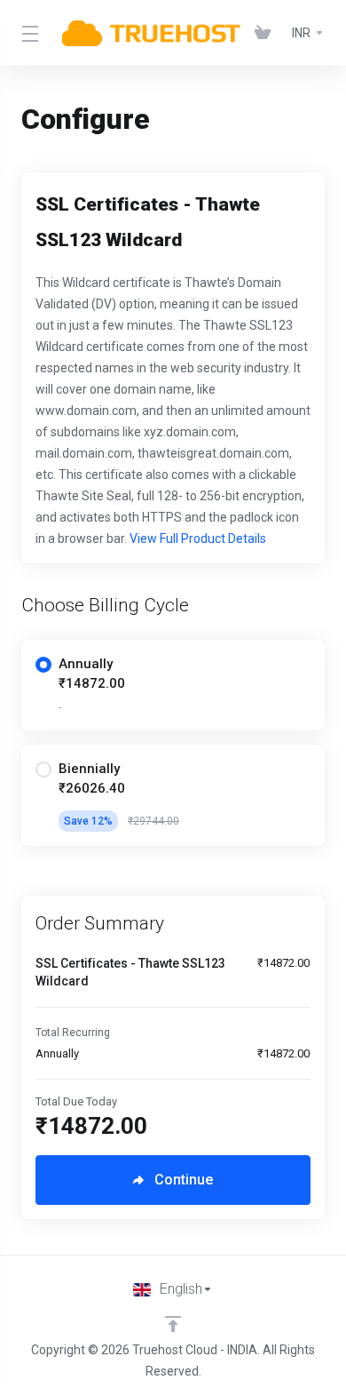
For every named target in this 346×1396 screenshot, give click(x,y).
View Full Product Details (196, 538)
